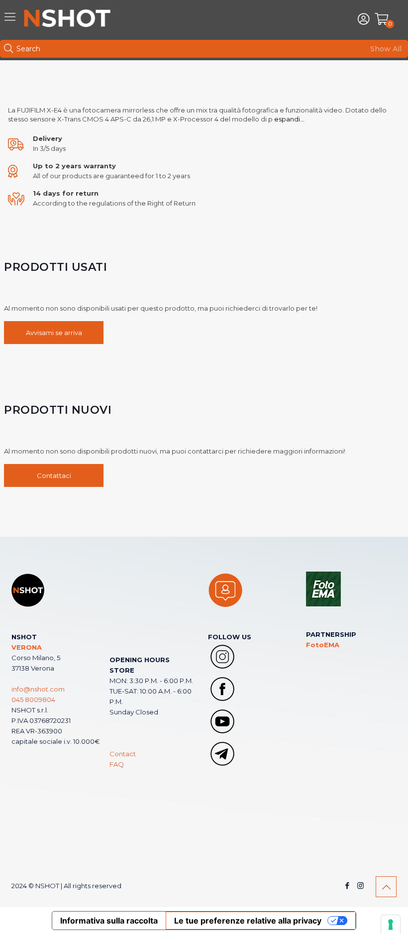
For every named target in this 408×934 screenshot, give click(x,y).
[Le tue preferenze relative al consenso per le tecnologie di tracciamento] (390, 924)
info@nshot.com (38, 689)
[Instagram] (360, 885)
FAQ (116, 764)
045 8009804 (33, 699)
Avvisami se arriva (54, 333)
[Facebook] (347, 885)
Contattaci (54, 475)
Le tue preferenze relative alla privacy (247, 921)
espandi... (289, 119)
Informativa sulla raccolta (109, 921)
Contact (122, 754)
